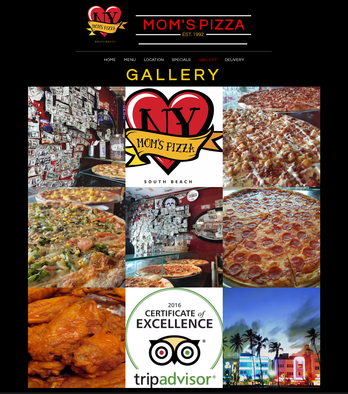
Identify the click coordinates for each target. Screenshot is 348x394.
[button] (130, 59)
